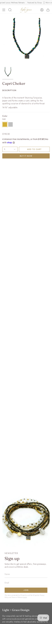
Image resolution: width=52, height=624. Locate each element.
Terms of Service (17, 597)
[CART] (48, 10)
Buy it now (26, 156)
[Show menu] (4, 10)
